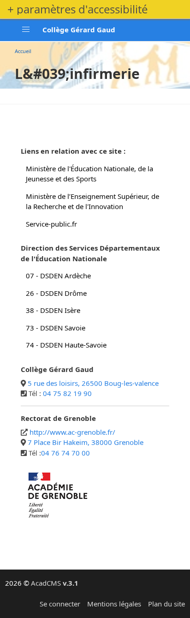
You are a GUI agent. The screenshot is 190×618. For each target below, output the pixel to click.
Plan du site (166, 603)
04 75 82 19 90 (67, 393)
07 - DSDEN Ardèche (58, 275)
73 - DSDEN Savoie (55, 327)
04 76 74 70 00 (65, 452)
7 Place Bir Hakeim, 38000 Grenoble (85, 442)
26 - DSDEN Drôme (56, 293)
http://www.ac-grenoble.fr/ (72, 432)
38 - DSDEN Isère (53, 310)
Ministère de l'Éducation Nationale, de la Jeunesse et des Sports (89, 174)
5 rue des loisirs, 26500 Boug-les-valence (93, 383)
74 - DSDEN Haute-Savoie (66, 344)
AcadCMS (54, 583)
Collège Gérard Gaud (78, 29)
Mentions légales (114, 603)
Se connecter (60, 603)
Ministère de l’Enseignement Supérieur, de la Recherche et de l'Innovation (92, 201)
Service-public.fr (51, 223)
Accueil (23, 51)
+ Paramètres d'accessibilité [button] (77, 9)
